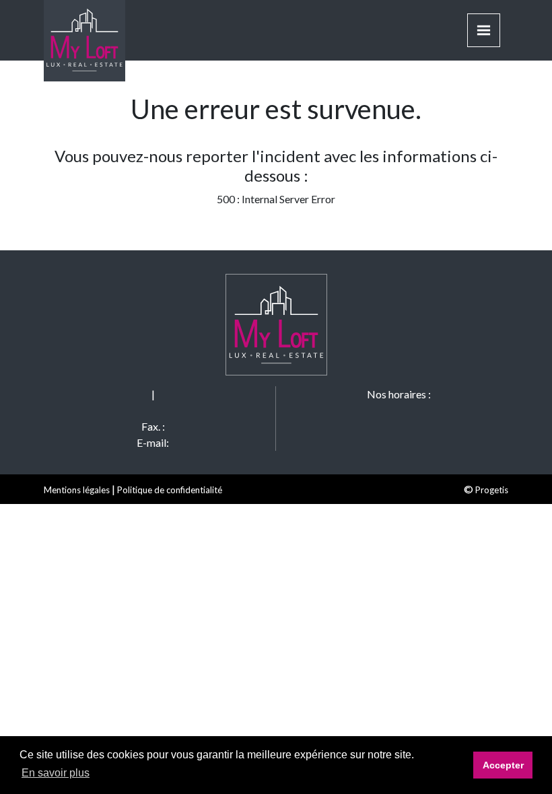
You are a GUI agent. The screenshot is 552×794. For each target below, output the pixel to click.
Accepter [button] (503, 765)
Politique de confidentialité (169, 489)
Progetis (491, 489)
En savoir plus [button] (56, 773)
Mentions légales (77, 489)
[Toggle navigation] (484, 30)
